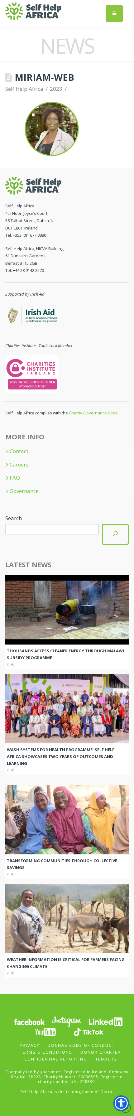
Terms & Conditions (46, 1052)
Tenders (106, 1059)
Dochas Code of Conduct (81, 1045)
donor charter (100, 1052)
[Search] (115, 534)
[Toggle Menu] (114, 13)
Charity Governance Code (93, 413)
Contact (19, 451)
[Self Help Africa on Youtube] (45, 1031)
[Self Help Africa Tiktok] (88, 1031)
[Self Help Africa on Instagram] (67, 1021)
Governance (24, 491)
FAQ (15, 478)
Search (13, 518)
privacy (30, 1045)
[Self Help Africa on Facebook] (29, 1021)
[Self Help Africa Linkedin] (105, 1021)
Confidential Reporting (55, 1059)
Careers (19, 464)
